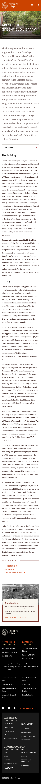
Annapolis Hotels (7, 695)
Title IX (6, 735)
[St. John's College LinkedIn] (15, 709)
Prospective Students (8, 768)
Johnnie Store (26, 740)
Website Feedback (28, 736)
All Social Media (25, 709)
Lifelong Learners (28, 752)
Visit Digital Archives (14, 617)
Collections (9, 566)
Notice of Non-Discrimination (27, 724)
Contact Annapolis (8, 684)
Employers (25, 765)
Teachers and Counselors (26, 760)
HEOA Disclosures (10, 738)
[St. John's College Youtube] (9, 709)
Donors (6, 756)
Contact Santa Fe (27, 684)
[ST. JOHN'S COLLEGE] (10, 5)
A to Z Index (26, 728)
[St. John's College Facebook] (3, 709)
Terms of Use (8, 727)
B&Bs (3, 698)
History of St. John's (13, 573)
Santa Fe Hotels (27, 695)
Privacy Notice (9, 731)
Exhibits (8, 569)
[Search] (38, 5)
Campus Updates (27, 732)
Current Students (10, 764)
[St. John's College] (20, 632)
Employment (8, 723)
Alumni (6, 752)
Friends (24, 756)
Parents (7, 760)
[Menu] (32, 5)
